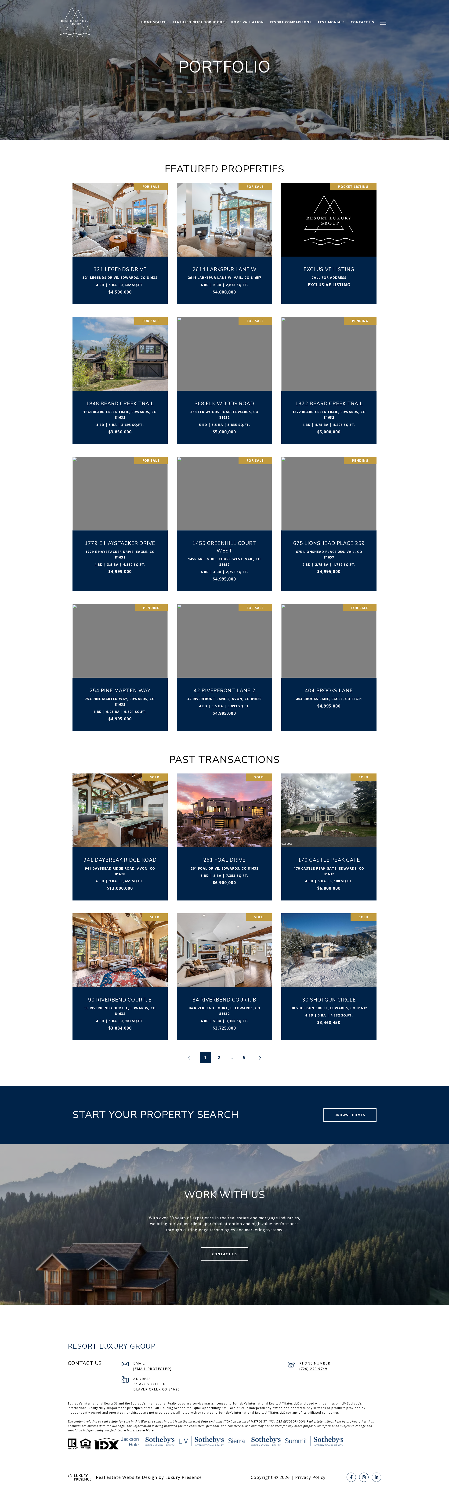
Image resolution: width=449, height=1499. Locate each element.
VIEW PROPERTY (120, 241)
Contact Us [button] (224, 1254)
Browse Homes (350, 1115)
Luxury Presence (183, 1477)
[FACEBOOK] (351, 1477)
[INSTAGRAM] (364, 1477)
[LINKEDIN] (376, 1477)
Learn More (145, 1430)
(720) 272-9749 (313, 1368)
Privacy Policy (310, 1477)
